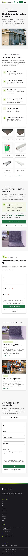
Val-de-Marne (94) (5, 545)
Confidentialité (13, 552)
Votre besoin (6, 449)
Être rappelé (14, 466)
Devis (21, 2)
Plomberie (4, 518)
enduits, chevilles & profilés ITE (15, 176)
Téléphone (6, 294)
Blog (3, 514)
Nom (4, 277)
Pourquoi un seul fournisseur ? (14, 225)
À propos (3, 520)
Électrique (4, 516)
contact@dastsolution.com (9, 536)
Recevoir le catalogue (14, 306)
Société (5, 283)
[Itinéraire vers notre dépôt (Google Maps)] (14, 2)
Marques (3, 509)
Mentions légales (5, 552)
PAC (2, 501)
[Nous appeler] (17, 2)
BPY (2, 507)
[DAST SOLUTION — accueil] (7, 2)
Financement (4, 512)
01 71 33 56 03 (14, 417)
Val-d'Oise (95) (13, 545)
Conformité (4, 510)
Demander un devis (14, 222)
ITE (2, 503)
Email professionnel (8, 288)
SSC (2, 505)
